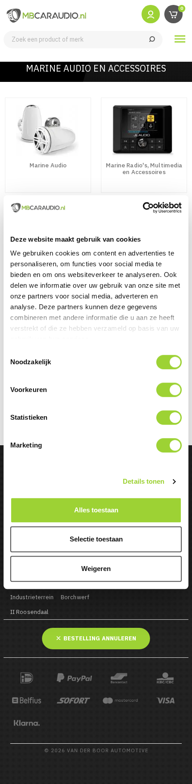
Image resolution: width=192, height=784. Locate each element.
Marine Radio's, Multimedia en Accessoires (144, 168)
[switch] (169, 390)
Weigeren (96, 568)
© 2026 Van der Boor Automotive (96, 750)
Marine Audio (48, 165)
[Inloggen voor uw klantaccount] (151, 13)
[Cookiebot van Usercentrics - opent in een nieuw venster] (143, 207)
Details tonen (143, 481)
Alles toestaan (96, 510)
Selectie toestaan (96, 539)
